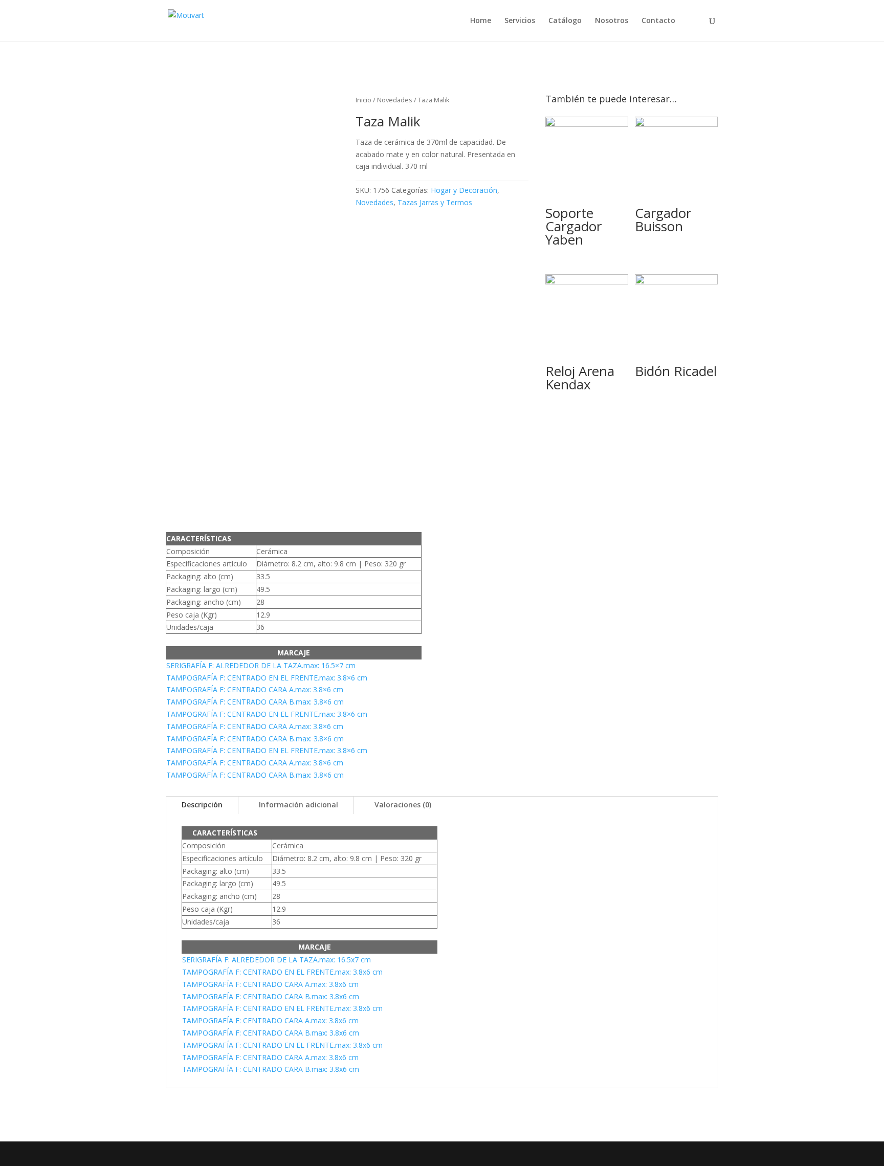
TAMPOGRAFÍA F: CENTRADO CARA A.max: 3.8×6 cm (254, 689)
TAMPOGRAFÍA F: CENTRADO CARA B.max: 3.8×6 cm (255, 702)
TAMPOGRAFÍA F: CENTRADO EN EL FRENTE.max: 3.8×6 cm (266, 678)
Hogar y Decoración (464, 190)
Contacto (658, 21)
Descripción (202, 804)
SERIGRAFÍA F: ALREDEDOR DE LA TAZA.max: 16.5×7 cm (261, 665)
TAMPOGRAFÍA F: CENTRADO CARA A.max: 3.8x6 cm (270, 984)
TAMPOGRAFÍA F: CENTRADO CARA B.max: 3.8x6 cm (270, 996)
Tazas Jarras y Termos (434, 202)
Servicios (519, 21)
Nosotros (611, 21)
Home (480, 21)
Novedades (394, 99)
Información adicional (298, 804)
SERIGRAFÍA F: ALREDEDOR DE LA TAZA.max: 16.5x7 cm (276, 959)
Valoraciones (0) (402, 804)
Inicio (363, 99)
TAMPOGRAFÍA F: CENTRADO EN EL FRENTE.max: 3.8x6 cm (282, 972)
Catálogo (565, 21)
